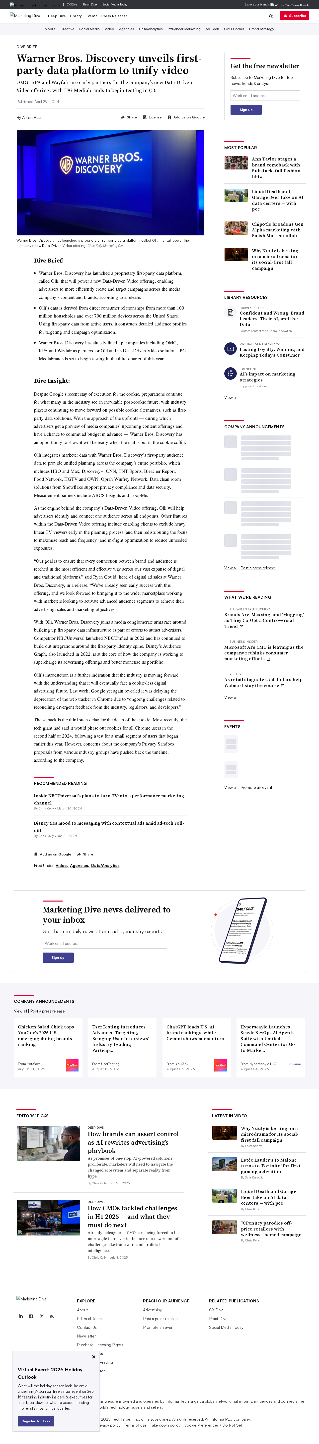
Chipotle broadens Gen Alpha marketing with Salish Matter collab (278, 230)
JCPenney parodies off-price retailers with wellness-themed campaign (271, 1229)
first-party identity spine (120, 646)
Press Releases (114, 16)
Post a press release (257, 567)
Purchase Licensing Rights (100, 1344)
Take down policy (165, 1425)
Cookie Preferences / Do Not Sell (213, 1425)
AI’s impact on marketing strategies (268, 377)
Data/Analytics (151, 29)
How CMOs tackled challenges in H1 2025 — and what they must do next (132, 1217)
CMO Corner (234, 29)
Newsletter (86, 1336)
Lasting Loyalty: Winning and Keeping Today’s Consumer (272, 352)
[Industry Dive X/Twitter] (41, 1316)
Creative (67, 29)
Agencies (126, 29)
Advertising (152, 1309)
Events (91, 16)
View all (230, 397)
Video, (62, 865)
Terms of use (135, 1425)
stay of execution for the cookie (109, 394)
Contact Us (87, 1327)
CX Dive (72, 4)
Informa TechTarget (182, 1401)
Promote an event (256, 787)
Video (109, 29)
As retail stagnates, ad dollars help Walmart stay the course (263, 682)
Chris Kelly (46, 808)
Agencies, (80, 865)
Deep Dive (57, 16)
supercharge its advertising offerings (68, 662)
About (82, 1309)
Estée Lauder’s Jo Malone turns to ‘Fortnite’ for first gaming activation (271, 1166)
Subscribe (297, 15)
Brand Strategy (261, 29)
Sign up (246, 109)
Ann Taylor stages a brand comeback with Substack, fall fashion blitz (276, 167)
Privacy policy (108, 1425)
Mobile (50, 29)
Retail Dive (90, 4)
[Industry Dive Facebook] (31, 1316)
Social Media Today (115, 4)
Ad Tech (212, 29)
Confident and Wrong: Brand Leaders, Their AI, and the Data (272, 318)
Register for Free (36, 1421)
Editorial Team (89, 1318)
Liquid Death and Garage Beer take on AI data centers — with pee (278, 200)
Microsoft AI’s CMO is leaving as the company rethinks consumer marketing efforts (264, 653)
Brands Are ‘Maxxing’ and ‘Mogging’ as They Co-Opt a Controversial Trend (264, 620)
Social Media (89, 29)
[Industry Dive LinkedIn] (20, 1316)
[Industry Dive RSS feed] (52, 1316)
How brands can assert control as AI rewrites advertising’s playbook (133, 1142)
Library (76, 16)
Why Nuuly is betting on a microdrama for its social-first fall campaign (275, 259)
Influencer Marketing (184, 29)
